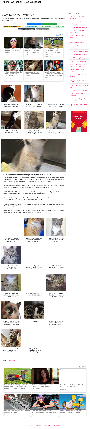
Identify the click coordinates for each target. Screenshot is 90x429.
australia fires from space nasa (12, 26)
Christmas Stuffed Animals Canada (77, 70)
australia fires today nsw (28, 26)
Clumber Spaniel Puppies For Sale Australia (78, 100)
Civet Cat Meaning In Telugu (77, 58)
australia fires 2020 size (33, 24)
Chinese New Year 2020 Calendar (76, 47)
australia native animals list (49, 24)
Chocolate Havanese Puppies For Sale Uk (78, 17)
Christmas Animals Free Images (78, 27)
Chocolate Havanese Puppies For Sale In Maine (78, 81)
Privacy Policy (47, 425)
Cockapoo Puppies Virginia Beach (77, 36)
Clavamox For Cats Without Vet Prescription (78, 76)
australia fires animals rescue (26, 29)
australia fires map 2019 (42, 29)
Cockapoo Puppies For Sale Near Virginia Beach (77, 65)
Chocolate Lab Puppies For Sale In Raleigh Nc (79, 105)
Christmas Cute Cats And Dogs (78, 90)
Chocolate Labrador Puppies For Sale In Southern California (79, 41)
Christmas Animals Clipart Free (78, 54)
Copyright (57, 425)
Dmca (31, 425)
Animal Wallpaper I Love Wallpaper (22, 2)
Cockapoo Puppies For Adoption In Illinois (79, 86)
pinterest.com (11, 360)
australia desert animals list (18, 24)
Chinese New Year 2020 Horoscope (76, 94)
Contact (38, 425)
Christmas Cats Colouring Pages (79, 51)
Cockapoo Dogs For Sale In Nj (78, 61)
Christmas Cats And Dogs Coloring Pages (77, 31)
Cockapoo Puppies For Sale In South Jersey (78, 23)
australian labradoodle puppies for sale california (50, 26)
